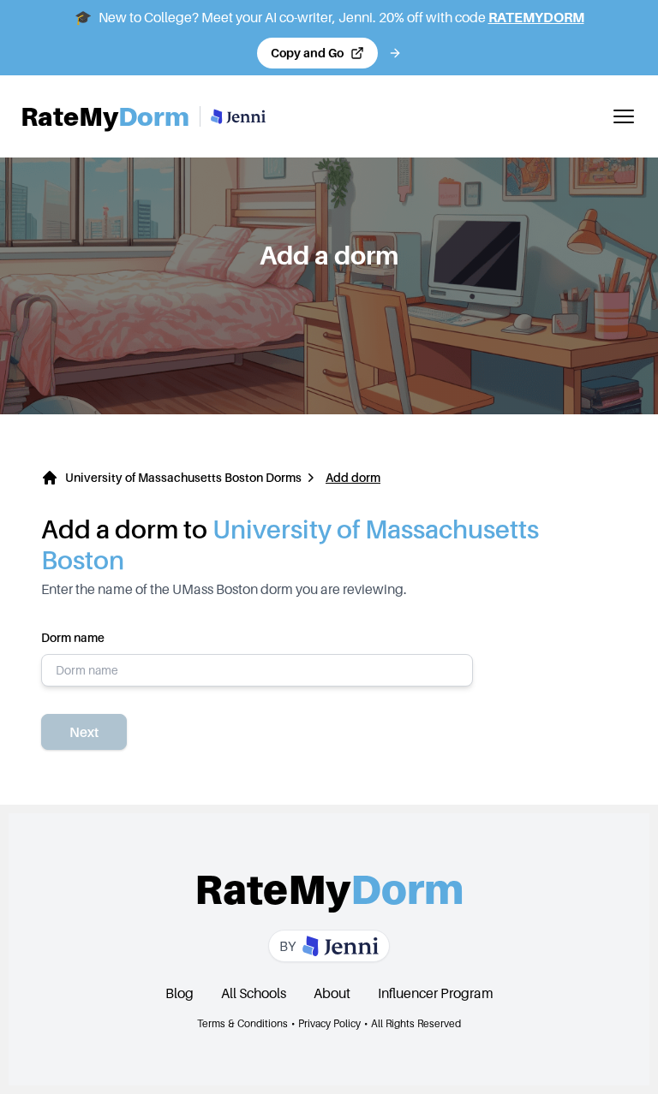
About (332, 993)
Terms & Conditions (242, 1023)
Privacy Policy (329, 1023)
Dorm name (73, 637)
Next (84, 731)
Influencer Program (436, 993)
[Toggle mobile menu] (623, 116)
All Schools (253, 993)
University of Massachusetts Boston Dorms (183, 477)
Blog (179, 993)
